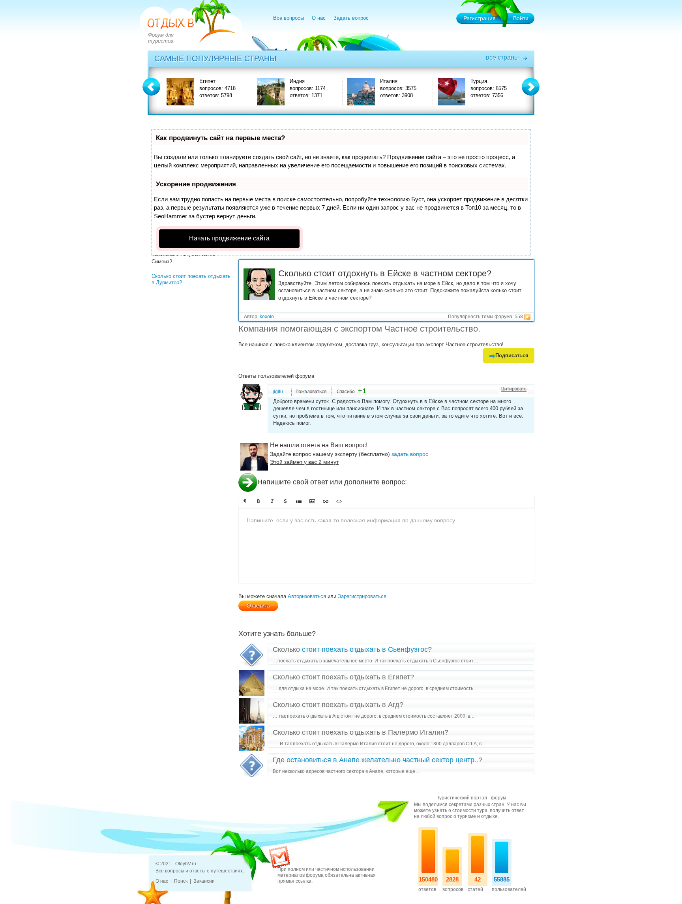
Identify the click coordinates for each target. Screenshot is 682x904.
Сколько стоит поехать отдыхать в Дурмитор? (191, 279)
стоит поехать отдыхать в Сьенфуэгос (365, 649)
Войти (520, 18)
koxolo (267, 316)
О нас (319, 18)
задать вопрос (410, 454)
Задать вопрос (351, 18)
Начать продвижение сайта (229, 238)
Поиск (180, 881)
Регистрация (479, 18)
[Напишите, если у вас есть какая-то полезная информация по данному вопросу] (386, 545)
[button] (245, 501)
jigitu (278, 391)
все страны (502, 57)
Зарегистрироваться (362, 596)
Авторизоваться (307, 596)
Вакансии (204, 881)
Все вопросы (288, 18)
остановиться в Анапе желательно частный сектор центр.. (382, 760)
